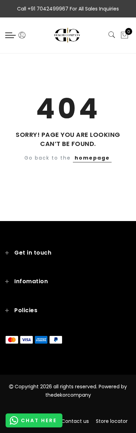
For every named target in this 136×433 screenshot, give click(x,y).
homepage (92, 157)
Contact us (75, 421)
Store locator (112, 421)
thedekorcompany (68, 394)
